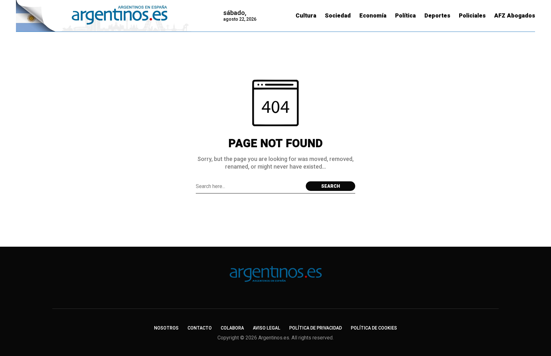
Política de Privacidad (315, 328)
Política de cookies (374, 328)
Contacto (199, 328)
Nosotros (166, 328)
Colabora (232, 328)
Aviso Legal (266, 328)
